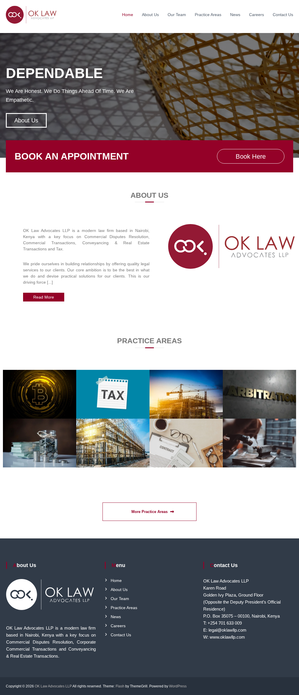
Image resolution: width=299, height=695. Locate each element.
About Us (150, 14)
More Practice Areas (149, 511)
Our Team (177, 14)
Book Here (251, 156)
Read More (43, 297)
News (235, 14)
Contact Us (283, 14)
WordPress (178, 686)
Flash (120, 686)
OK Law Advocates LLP (53, 686)
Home (127, 14)
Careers (256, 14)
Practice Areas (208, 14)
